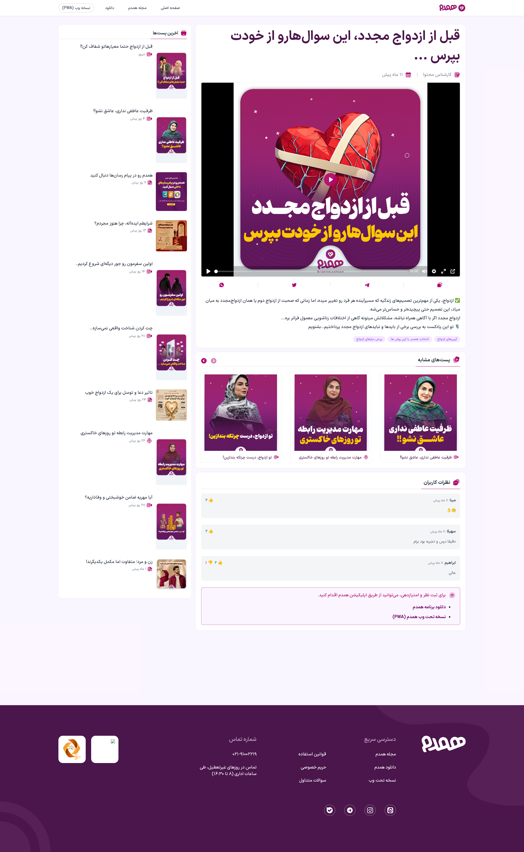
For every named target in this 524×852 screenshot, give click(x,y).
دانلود (109, 8)
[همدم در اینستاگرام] (370, 810)
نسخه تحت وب (382, 780)
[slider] (311, 271)
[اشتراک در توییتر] (294, 285)
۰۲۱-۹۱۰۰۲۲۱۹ (245, 754)
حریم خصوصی (313, 767)
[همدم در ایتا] (390, 810)
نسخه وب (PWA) (76, 8)
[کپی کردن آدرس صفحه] (439, 285)
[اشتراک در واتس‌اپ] (221, 285)
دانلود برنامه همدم (429, 607)
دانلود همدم (385, 767)
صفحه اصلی (170, 8)
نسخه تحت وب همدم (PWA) (419, 617)
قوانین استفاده (312, 754)
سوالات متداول (312, 780)
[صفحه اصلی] (452, 8)
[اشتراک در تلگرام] (367, 285)
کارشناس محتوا (437, 75)
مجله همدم (137, 8)
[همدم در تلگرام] (350, 810)
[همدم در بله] (329, 810)
